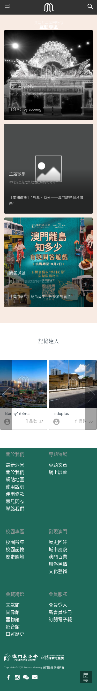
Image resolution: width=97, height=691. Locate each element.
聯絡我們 (15, 508)
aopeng (35, 109)
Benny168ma (17, 413)
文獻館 (13, 605)
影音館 (13, 627)
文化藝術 (58, 571)
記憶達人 (48, 341)
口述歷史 (15, 634)
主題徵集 (17, 173)
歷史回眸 (58, 542)
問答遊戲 (17, 273)
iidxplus (61, 413)
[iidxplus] (56, 421)
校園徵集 (15, 542)
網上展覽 (58, 472)
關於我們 (15, 454)
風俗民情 (58, 564)
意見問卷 (15, 501)
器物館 (13, 619)
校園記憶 (15, 549)
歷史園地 (15, 557)
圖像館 (13, 612)
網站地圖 (15, 479)
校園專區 (15, 531)
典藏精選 (15, 594)
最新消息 (15, 465)
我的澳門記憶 (21, 85)
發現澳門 (58, 531)
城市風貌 (58, 549)
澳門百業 (58, 557)
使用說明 (15, 487)
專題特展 (58, 454)
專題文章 (58, 465)
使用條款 (15, 494)
